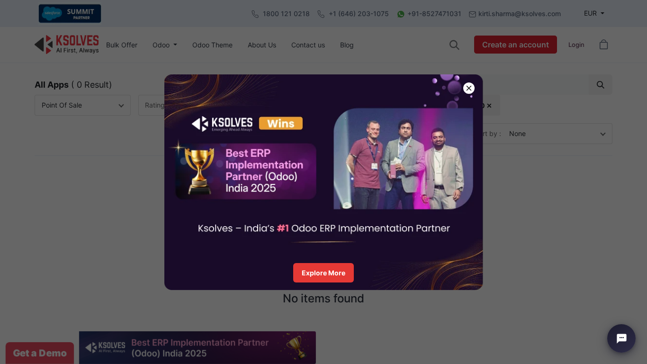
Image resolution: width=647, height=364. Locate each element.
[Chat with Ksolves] (621, 338)
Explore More (323, 273)
